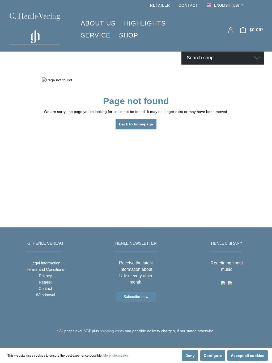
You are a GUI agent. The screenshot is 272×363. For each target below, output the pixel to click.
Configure (213, 355)
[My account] (231, 30)
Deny (190, 355)
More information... (116, 355)
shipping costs (112, 331)
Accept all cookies (247, 355)
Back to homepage (136, 124)
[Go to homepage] (37, 29)
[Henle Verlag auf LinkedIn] (140, 341)
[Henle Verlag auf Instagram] (260, 5)
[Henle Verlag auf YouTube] (253, 5)
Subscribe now (136, 296)
